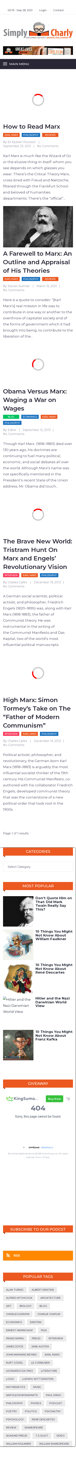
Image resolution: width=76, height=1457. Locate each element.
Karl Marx (11, 135)
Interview (11, 575)
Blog (11, 416)
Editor (12, 430)
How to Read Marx (31, 126)
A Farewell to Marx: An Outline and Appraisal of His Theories (37, 262)
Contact (58, 10)
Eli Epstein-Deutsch (22, 142)
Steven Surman (19, 286)
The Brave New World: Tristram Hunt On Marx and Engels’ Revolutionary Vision (37, 554)
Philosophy (31, 135)
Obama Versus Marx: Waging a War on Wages (35, 400)
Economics (30, 416)
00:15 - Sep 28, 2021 (20, 10)
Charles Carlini (17, 582)
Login (42, 10)
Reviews (50, 135)
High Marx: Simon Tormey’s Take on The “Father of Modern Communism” (37, 712)
